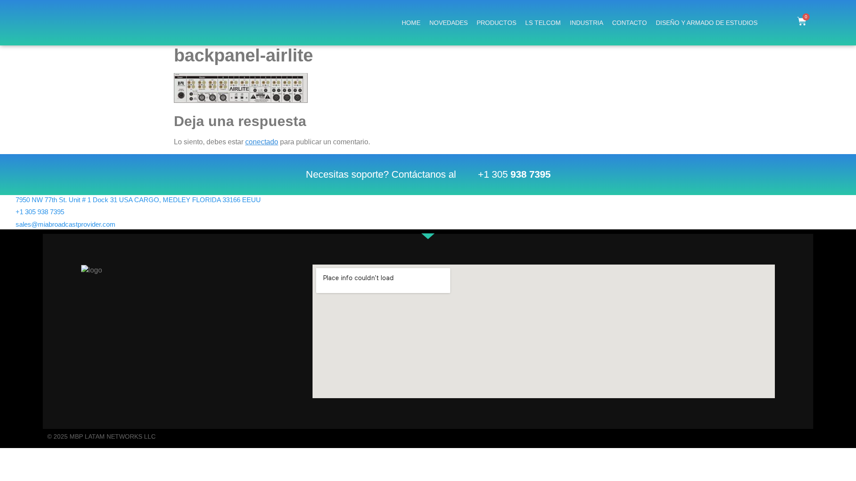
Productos (496, 22)
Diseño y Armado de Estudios (706, 22)
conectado (261, 142)
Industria (586, 22)
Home (411, 22)
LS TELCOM (543, 22)
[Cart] (802, 21)
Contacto (629, 22)
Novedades (448, 22)
